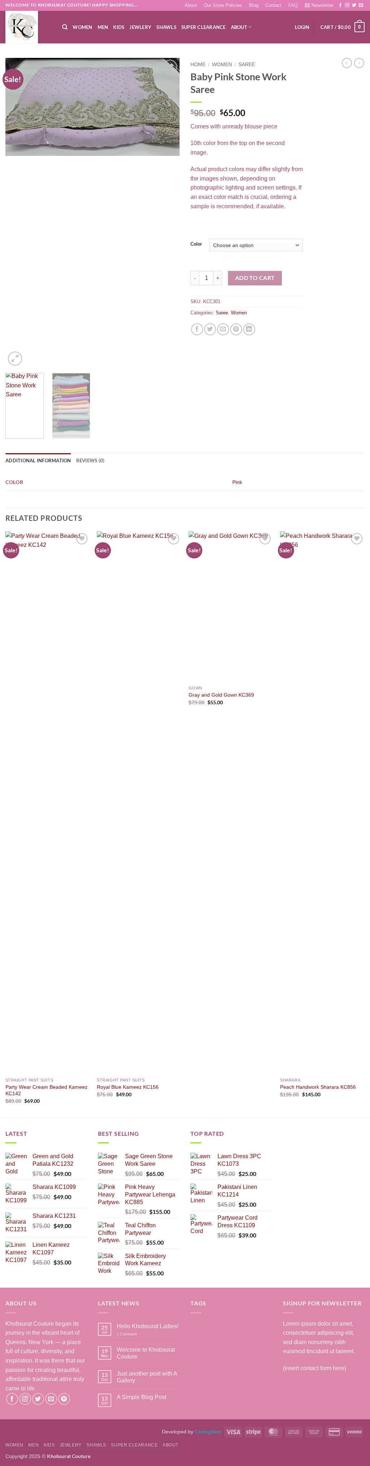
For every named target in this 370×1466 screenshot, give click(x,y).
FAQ (293, 5)
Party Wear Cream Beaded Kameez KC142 (46, 1090)
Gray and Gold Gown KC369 (221, 695)
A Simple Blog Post (141, 1397)
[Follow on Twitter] (354, 5)
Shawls (166, 27)
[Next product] (347, 63)
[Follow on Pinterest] (64, 1399)
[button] (319, 5)
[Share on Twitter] (210, 329)
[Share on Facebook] (197, 329)
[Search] (65, 27)
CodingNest (208, 1432)
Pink (237, 482)
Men (103, 27)
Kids (118, 27)
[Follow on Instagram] (347, 5)
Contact (273, 5)
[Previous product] (359, 63)
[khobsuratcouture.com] (28, 27)
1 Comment (136, 1334)
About (191, 5)
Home (198, 64)
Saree (246, 64)
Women (82, 27)
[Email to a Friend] (223, 329)
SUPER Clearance (203, 27)
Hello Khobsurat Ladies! (147, 1326)
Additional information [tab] (38, 460)
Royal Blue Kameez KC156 (128, 1087)
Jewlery (140, 27)
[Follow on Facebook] (340, 5)
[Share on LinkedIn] (249, 329)
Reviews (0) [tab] (90, 460)
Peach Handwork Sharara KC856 (318, 1087)
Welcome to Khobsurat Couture (146, 1353)
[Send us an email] (361, 5)
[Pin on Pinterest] (236, 329)
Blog (253, 5)
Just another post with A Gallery (147, 1377)
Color (196, 244)
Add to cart (255, 278)
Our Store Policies (223, 5)
